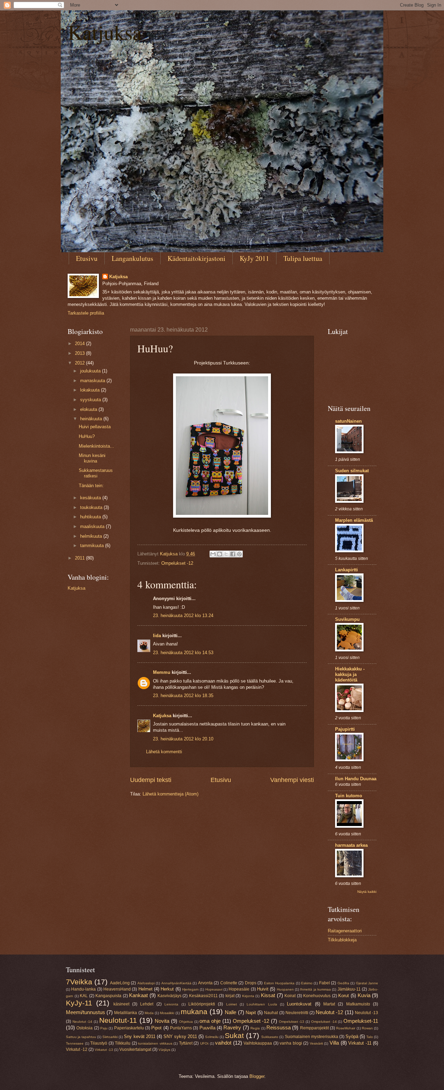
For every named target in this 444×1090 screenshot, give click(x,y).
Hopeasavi (213, 989)
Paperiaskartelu (129, 1028)
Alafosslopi (146, 983)
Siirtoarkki (110, 1037)
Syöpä (351, 1036)
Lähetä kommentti (164, 751)
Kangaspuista (108, 996)
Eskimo (307, 983)
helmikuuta (91, 536)
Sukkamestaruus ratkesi (96, 473)
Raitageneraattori (345, 930)
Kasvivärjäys (169, 996)
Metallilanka (125, 1013)
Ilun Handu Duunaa (355, 778)
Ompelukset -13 (292, 1021)
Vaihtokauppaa (258, 1043)
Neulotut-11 (118, 1020)
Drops (250, 983)
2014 (80, 343)
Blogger (256, 1076)
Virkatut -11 (360, 1043)
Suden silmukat (352, 470)
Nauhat (271, 1013)
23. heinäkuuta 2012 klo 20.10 (183, 738)
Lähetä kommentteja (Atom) (170, 794)
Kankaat (138, 995)
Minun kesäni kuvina (92, 458)
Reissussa (278, 1027)
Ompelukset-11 (360, 1021)
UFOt (204, 1043)
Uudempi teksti (150, 779)
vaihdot (223, 1043)
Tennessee (75, 1043)
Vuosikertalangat (135, 1049)
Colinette (228, 983)
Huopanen (285, 989)
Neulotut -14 (82, 1021)
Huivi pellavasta (95, 426)
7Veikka (79, 982)
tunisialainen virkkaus (155, 1043)
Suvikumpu (347, 619)
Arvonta (205, 983)
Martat (329, 1004)
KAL (84, 996)
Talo (369, 1037)
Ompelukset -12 (177, 563)
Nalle (230, 1012)
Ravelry (232, 1027)
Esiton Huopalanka (279, 983)
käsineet (121, 1004)
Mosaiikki (167, 1013)
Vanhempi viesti (292, 779)
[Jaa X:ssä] (226, 554)
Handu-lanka (83, 989)
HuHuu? (87, 436)
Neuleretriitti (296, 1013)
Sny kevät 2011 (139, 1036)
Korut (343, 995)
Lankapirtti (346, 569)
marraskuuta (93, 380)
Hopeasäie (239, 989)
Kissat (268, 995)
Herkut (167, 989)
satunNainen (348, 421)
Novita (162, 1021)
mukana (194, 1012)
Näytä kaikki (366, 892)
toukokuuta (92, 507)
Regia (255, 1028)
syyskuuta (91, 399)
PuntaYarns (181, 1028)
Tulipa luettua (302, 258)
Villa (334, 1043)
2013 (80, 353)
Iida (157, 635)
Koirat (290, 996)
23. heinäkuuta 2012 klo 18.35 (183, 695)
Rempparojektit (314, 1028)
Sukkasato (269, 1037)
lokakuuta (90, 390)
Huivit (262, 989)
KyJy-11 (79, 1003)
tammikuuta (92, 545)
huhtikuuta (91, 516)
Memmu (161, 672)
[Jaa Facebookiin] (232, 554)
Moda (149, 1013)
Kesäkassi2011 (203, 996)
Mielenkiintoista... (96, 446)
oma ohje (210, 1021)
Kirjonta (248, 996)
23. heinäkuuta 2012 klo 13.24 (183, 615)
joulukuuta (91, 370)
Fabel (324, 983)
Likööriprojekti (201, 1004)
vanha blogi (291, 1043)
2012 (80, 363)
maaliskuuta (93, 526)
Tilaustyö (98, 1043)
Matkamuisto (358, 1004)
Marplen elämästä (354, 520)
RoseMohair (345, 1028)
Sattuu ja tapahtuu (81, 1037)
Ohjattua (186, 1021)
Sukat (234, 1035)
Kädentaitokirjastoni (196, 258)
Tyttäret (186, 1043)
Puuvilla (207, 1027)
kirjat (229, 996)
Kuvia (364, 995)
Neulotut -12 (329, 1012)
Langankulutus (132, 258)
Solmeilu (212, 1037)
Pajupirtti (345, 729)
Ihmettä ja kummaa (315, 989)
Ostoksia (84, 1028)
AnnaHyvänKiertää (176, 983)
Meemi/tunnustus (85, 1012)
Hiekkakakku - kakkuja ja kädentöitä (350, 674)
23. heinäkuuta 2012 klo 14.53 (183, 652)
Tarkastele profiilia (86, 313)
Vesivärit (316, 1043)
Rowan (367, 1028)
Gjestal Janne (367, 983)
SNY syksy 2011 (180, 1036)
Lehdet (146, 1004)
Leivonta (171, 1004)
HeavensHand (117, 989)
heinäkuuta (91, 418)
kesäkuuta (91, 497)
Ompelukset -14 (324, 1021)
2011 (80, 558)
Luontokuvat (299, 1004)
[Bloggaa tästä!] (219, 554)
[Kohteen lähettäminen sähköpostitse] (213, 554)
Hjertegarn (190, 989)
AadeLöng (120, 983)
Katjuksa (105, 32)
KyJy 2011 (254, 258)
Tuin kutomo (348, 795)
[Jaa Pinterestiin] (239, 554)
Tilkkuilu (122, 1043)
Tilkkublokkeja (342, 939)
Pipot (156, 1027)
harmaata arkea (351, 845)
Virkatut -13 (104, 1050)
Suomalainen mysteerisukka (311, 1037)
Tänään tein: (91, 485)
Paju (104, 1028)
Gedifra (343, 983)
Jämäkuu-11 (349, 989)
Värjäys (164, 1050)
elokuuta (89, 409)
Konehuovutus (317, 996)
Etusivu (86, 258)
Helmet (145, 989)
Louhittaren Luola (262, 1004)
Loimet (231, 1004)
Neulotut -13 (366, 1013)
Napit (251, 1012)
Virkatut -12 (76, 1049)
